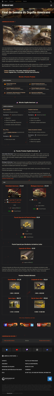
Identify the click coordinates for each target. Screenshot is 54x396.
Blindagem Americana (37, 186)
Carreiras (28, 369)
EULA (3, 372)
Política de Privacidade (31, 360)
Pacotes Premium (30, 77)
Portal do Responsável (31, 363)
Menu (51, 5)
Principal (3, 9)
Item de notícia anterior (9, 340)
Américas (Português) (10, 356)
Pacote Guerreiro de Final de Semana (25, 217)
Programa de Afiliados (8, 366)
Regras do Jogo (29, 366)
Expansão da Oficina (25, 248)
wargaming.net (8, 378)
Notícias (8, 9)
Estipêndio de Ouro (37, 279)
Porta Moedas (12, 279)
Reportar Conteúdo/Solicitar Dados (12, 369)
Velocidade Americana (11, 186)
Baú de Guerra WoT (37, 298)
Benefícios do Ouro (30, 318)
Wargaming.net (9, 393)
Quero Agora (12, 298)
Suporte (4, 360)
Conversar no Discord (8, 21)
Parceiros (4, 363)
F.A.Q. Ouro (21, 318)
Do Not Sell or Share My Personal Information (38, 372)
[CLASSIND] (50, 379)
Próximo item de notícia (44, 340)
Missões (21, 77)
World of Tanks (7, 5)
